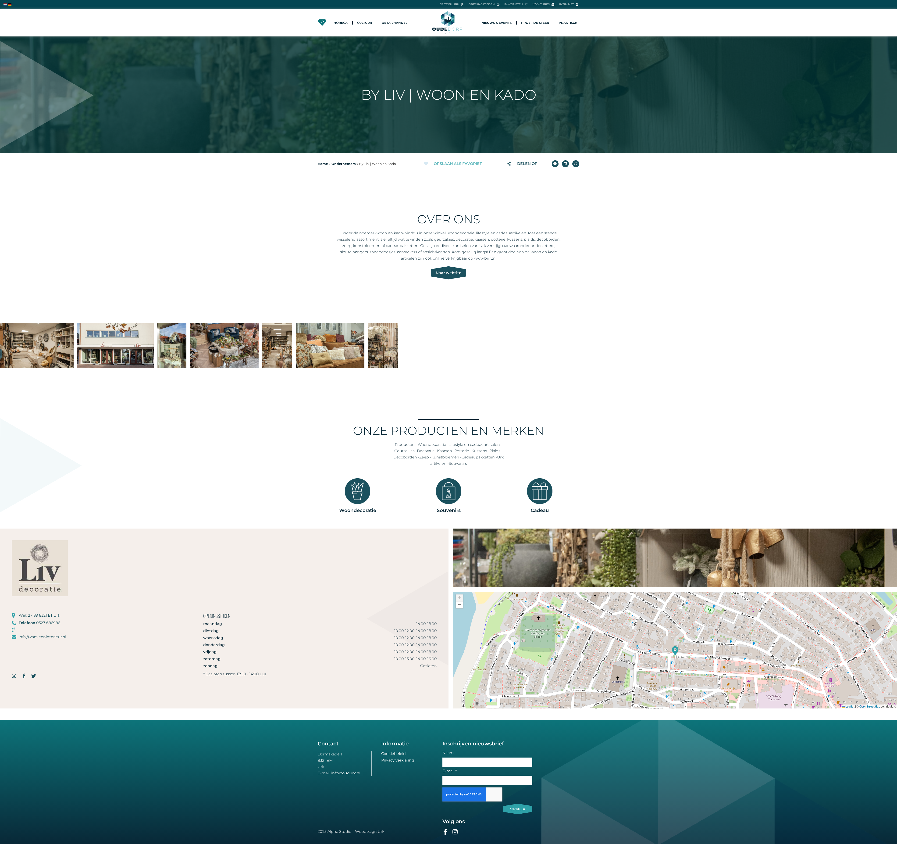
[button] (555, 163)
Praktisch (568, 23)
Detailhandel (394, 23)
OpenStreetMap (869, 706)
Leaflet (849, 706)
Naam (448, 753)
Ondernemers (343, 164)
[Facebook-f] (23, 676)
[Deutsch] (10, 4)
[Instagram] (14, 676)
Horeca (341, 23)
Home (323, 164)
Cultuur (364, 23)
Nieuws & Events (496, 23)
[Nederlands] (6, 4)
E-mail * (449, 771)
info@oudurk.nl (345, 773)
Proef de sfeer (535, 23)
